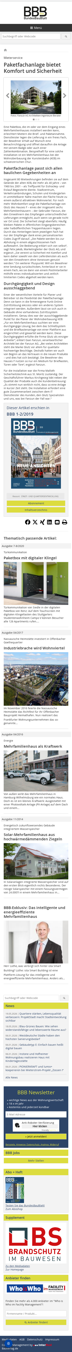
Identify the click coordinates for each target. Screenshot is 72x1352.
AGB (22, 1339)
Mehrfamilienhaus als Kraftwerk (33, 746)
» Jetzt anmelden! (36, 1136)
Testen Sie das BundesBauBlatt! (25, 1205)
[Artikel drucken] (64, 522)
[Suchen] (66, 36)
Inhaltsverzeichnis (36, 510)
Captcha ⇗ (50, 1130)
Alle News (12, 1077)
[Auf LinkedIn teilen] (50, 523)
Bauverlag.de (10, 1348)
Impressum (52, 1339)
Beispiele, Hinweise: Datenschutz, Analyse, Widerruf (32, 1144)
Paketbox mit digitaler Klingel (30, 557)
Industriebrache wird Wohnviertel (34, 648)
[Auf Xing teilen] (42, 523)
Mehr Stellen (36, 1160)
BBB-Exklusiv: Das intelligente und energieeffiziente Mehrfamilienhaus (34, 912)
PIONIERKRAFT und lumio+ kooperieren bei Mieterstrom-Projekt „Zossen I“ (35, 1068)
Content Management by (17, 1345)
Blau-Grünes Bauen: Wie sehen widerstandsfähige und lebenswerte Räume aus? (36, 1028)
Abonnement (36, 503)
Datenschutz (35, 1339)
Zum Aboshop (14, 1209)
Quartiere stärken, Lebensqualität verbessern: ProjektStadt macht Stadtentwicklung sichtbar (36, 1017)
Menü (38, 28)
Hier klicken (40, 1126)
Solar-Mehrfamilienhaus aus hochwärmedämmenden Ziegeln (33, 836)
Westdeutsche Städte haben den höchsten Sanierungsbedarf (33, 1037)
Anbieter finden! (37, 1322)
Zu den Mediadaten (18, 1266)
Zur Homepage (15, 1269)
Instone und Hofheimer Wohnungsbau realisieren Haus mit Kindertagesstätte (27, 1057)
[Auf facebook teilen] (27, 523)
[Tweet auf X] (35, 523)
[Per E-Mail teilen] (57, 522)
